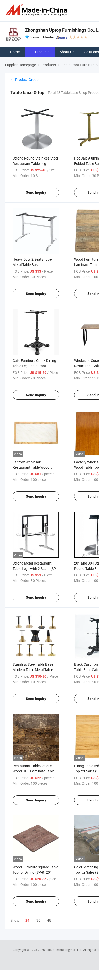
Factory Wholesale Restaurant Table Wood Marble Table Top (31, 467)
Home (15, 51)
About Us (67, 51)
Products (42, 51)
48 (49, 920)
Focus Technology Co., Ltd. (64, 950)
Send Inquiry (36, 192)
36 (38, 920)
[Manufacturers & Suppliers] (37, 10)
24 (27, 920)
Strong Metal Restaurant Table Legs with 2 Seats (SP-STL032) (35, 568)
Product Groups (27, 79)
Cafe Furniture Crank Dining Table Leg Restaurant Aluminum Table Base (34, 366)
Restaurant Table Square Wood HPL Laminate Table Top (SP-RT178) (33, 771)
